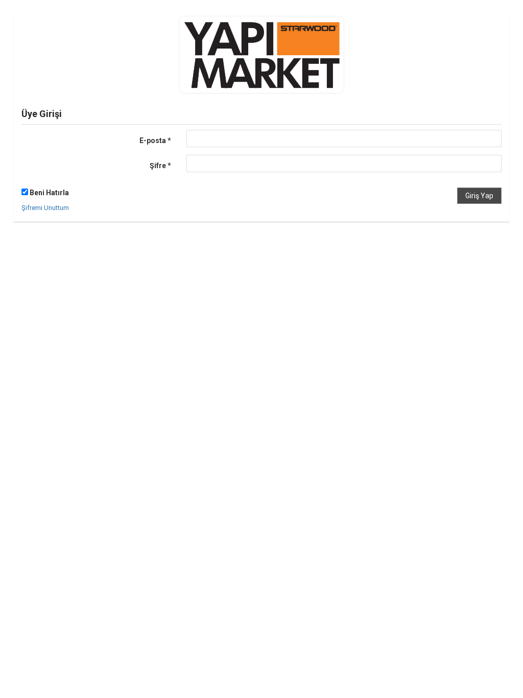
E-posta (155, 140)
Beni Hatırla (48, 193)
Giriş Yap (479, 196)
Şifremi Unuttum (45, 208)
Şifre (160, 165)
